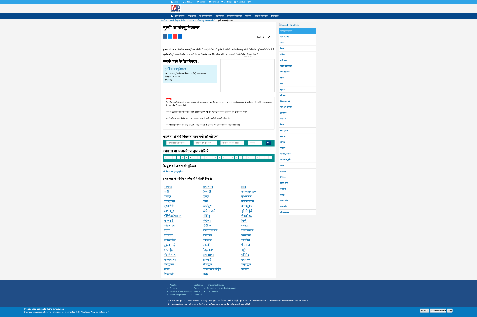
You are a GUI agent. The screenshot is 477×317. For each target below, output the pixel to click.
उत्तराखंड (283, 206)
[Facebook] (165, 36)
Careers (203, 2)
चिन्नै (244, 220)
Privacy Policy (90, 312)
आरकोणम (208, 186)
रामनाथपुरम (170, 259)
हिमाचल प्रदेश (285, 101)
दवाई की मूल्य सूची (261, 16)
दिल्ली (282, 77)
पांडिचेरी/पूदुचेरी (286, 159)
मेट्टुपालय (208, 250)
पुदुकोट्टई (169, 245)
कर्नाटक (283, 119)
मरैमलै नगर (170, 254)
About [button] (176, 2)
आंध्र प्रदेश (284, 37)
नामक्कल (207, 240)
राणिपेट (245, 254)
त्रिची (167, 230)
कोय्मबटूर (169, 211)
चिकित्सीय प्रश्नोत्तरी (234, 16)
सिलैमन (245, 269)
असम (282, 42)
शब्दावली (248, 16)
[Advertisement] (247, 75)
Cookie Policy (80, 312)
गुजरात (282, 89)
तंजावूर (245, 225)
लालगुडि (207, 259)
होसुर (205, 274)
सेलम (166, 269)
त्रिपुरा (282, 195)
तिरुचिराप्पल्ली (210, 230)
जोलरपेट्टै (169, 225)
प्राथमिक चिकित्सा (205, 16)
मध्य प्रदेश (284, 130)
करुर (205, 201)
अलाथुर (168, 186)
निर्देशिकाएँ (275, 16)
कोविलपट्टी (209, 211)
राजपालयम (208, 254)
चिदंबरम (207, 220)
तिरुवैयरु (168, 235)
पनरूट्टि (207, 245)
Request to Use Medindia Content (221, 288)
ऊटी (166, 191)
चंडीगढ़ (282, 54)
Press (196, 288)
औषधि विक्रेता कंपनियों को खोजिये (182, 20)
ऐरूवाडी (207, 191)
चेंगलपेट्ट (246, 216)
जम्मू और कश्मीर (286, 107)
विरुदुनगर (169, 264)
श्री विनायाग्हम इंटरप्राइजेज (172, 171)
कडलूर (167, 196)
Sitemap (197, 291)
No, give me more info (438, 310)
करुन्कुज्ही (169, 201)
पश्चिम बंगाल (284, 212)
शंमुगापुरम (246, 264)
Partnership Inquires (215, 285)
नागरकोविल (170, 240)
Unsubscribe (212, 291)
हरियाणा (283, 95)
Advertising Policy (178, 294)
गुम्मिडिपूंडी (246, 211)
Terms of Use (105, 312)
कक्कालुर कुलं (248, 191)
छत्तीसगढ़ (283, 60)
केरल (282, 124)
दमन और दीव (284, 72)
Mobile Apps (190, 2)
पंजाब (282, 165)
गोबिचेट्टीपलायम (172, 216)
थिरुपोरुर (246, 235)
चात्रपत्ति (169, 220)
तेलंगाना (283, 189)
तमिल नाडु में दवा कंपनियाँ (206, 20)
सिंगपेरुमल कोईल (212, 269)
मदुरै (243, 250)
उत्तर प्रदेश (284, 200)
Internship (215, 2)
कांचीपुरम (207, 206)
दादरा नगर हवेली (286, 66)
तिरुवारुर (207, 235)
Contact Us (241, 2)
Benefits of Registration (180, 291)
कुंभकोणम (246, 196)
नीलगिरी (245, 240)
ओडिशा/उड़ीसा (285, 154)
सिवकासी (169, 274)
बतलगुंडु (168, 250)
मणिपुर (282, 142)
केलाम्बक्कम (247, 201)
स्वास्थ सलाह (180, 16)
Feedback (198, 294)
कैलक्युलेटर (220, 16)
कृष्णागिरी (169, 206)
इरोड (243, 186)
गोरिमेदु (206, 216)
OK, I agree (424, 310)
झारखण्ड (283, 113)
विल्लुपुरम (207, 264)
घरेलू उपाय (192, 16)
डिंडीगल (207, 225)
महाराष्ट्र (283, 136)
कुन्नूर (206, 196)
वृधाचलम (246, 259)
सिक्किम (283, 177)
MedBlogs (228, 2)
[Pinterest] (175, 36)
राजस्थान (283, 171)
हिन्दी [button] (249, 2)
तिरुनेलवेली (247, 230)
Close (450, 310)
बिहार (282, 48)
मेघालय (282, 148)
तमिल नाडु (284, 183)
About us (174, 285)
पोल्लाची (245, 245)
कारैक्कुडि (246, 206)
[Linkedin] (180, 36)
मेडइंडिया (164, 20)
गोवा (281, 83)
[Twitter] (170, 36)
